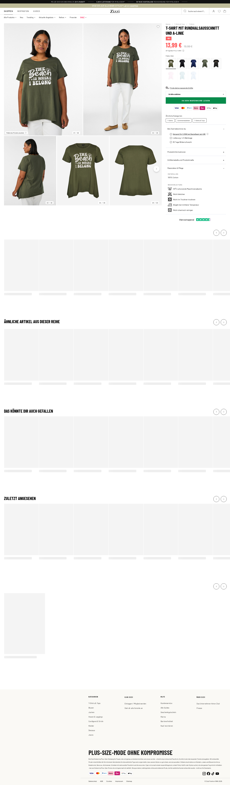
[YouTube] (217, 773)
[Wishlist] (158, 26)
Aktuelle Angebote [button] (46, 17)
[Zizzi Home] (115, 11)
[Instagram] (204, 773)
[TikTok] (213, 773)
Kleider (91, 726)
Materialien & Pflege (175, 168)
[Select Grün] (171, 63)
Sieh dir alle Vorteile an (134, 708)
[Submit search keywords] (185, 11)
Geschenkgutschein (168, 712)
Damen (168, 24)
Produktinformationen (176, 152)
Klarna (163, 717)
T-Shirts (191, 24)
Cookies (109, 781)
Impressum (119, 781)
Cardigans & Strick (96, 721)
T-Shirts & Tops (179, 24)
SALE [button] (82, 17)
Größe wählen (174, 94)
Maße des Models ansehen (15, 133)
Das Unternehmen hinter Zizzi (208, 703)
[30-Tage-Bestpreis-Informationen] (183, 51)
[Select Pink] (171, 75)
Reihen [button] (61, 17)
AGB (101, 781)
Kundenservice (166, 703)
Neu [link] (21, 17)
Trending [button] (30, 17)
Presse (199, 708)
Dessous (92, 730)
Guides (36, 11)
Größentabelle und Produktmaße (180, 160)
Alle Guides (165, 708)
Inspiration (23, 11)
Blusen (91, 708)
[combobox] (195, 11)
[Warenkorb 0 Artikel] (224, 11)
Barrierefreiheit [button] (167, 721)
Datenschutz (93, 781)
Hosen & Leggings (96, 717)
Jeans (91, 735)
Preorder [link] (73, 17)
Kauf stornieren (167, 726)
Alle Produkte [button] (9, 17)
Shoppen (8, 11)
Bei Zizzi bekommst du (176, 128)
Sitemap (129, 781)
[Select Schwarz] (182, 63)
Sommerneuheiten (183, 120)
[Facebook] (208, 773)
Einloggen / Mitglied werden (135, 703)
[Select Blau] (193, 63)
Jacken (92, 712)
